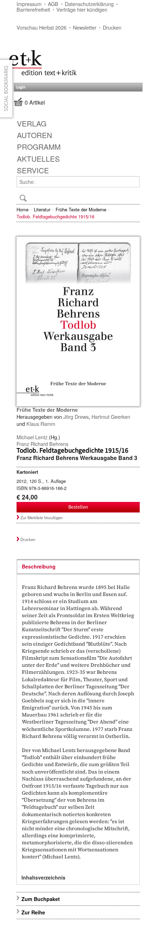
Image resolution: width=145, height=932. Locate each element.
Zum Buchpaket (41, 898)
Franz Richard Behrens (42, 443)
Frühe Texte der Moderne (81, 209)
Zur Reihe (33, 912)
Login (20, 87)
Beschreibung (39, 566)
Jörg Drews (76, 416)
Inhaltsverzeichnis (43, 877)
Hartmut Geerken (111, 416)
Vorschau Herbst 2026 (42, 27)
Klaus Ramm (40, 423)
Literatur (42, 209)
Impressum (29, 3)
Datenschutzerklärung (89, 3)
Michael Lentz (32, 437)
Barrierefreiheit (33, 9)
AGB (53, 3)
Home (23, 209)
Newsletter (84, 27)
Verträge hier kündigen (81, 9)
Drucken (112, 27)
